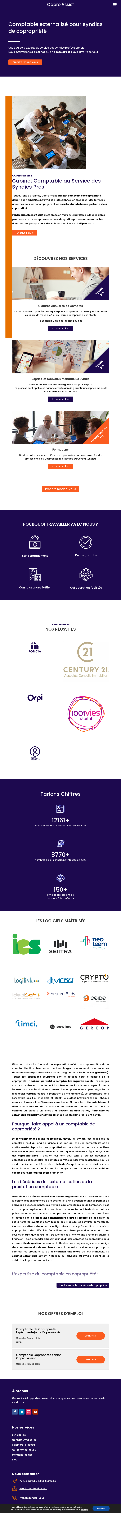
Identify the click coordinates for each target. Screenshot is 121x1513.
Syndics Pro (19, 1435)
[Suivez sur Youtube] (35, 1412)
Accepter (101, 1508)
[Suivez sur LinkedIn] (21, 1412)
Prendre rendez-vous (25, 62)
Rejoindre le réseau (23, 1444)
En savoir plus (25, 232)
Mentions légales (22, 1454)
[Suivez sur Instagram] (28, 1412)
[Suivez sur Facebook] (15, 1412)
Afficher (90, 1335)
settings (84, 1509)
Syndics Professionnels (33, 1488)
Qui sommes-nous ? (24, 1449)
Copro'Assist (60, 4)
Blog (14, 1459)
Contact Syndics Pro (24, 1440)
